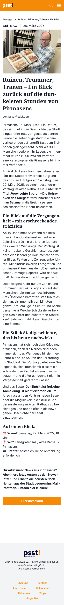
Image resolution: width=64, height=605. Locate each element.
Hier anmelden (32, 501)
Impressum (19, 588)
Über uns (23, 582)
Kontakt (42, 582)
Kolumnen (24, 593)
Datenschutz (43, 588)
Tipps (42, 593)
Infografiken (32, 598)
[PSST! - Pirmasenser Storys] (8, 5)
